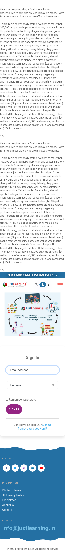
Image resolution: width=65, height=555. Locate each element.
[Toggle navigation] (60, 284)
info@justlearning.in (28, 528)
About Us (8, 505)
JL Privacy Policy (13, 495)
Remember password (22, 399)
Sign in (14, 409)
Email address (19, 370)
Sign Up (47, 425)
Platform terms (11, 490)
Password (16, 385)
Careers (7, 510)
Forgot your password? (32, 428)
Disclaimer (9, 500)
